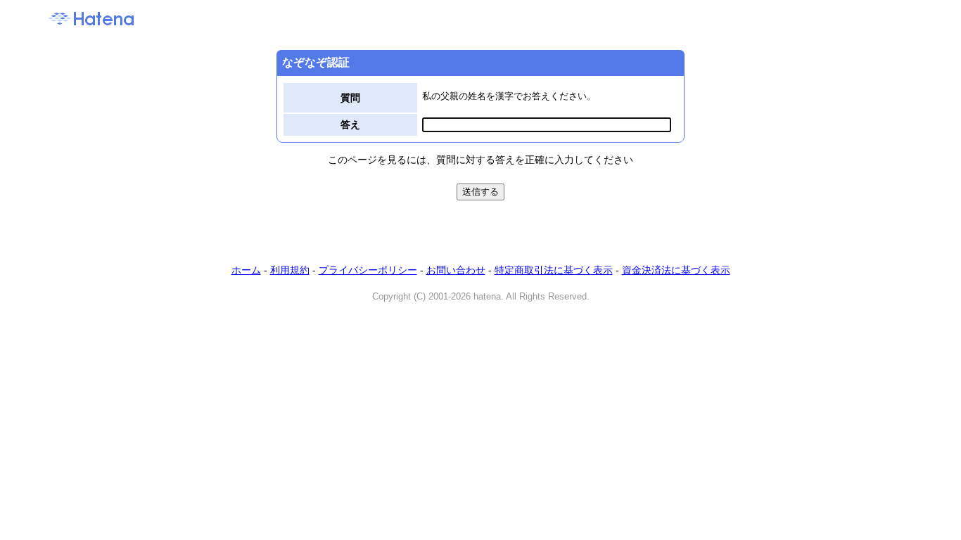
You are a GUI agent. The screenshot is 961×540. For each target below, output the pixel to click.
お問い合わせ (455, 270)
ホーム (246, 270)
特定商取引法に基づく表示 (554, 270)
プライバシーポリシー (368, 270)
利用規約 (290, 270)
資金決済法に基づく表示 (676, 270)
